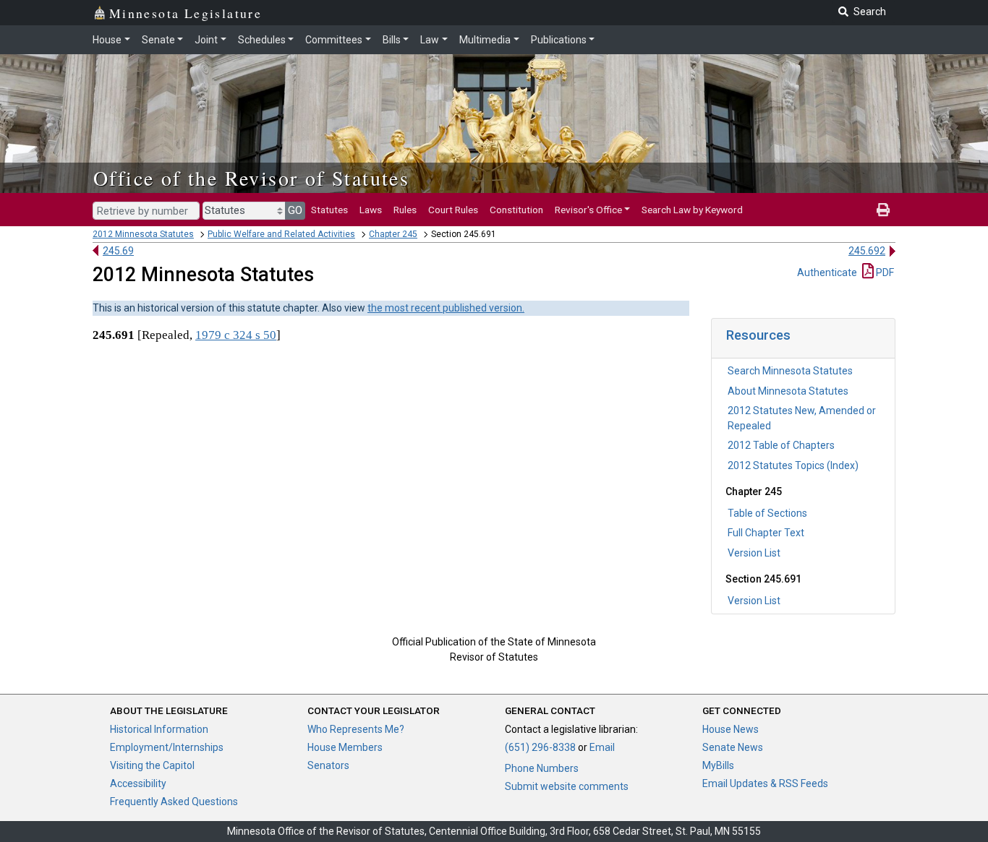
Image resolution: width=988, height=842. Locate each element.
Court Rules (453, 209)
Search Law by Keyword (692, 209)
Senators (328, 765)
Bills (392, 40)
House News (730, 729)
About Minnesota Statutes (788, 391)
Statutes (329, 209)
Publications (559, 40)
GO (295, 210)
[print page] (883, 209)
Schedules (262, 40)
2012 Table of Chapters (781, 445)
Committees (333, 40)
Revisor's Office (588, 209)
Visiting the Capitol (152, 765)
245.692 (866, 251)
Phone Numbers (542, 768)
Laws (370, 209)
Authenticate (827, 272)
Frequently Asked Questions (174, 801)
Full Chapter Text (766, 532)
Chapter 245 (393, 234)
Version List (754, 553)
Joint (206, 40)
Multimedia (485, 40)
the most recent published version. (445, 308)
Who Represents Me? (355, 729)
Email (602, 747)
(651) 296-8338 (540, 747)
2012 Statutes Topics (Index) (793, 465)
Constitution (516, 209)
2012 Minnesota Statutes (143, 234)
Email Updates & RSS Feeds (765, 783)
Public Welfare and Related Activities (281, 234)
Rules (405, 209)
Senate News (732, 747)
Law (429, 40)
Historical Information (159, 729)
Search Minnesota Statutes (790, 371)
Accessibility (138, 783)
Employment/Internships (166, 747)
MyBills (718, 765)
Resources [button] (758, 335)
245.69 (118, 251)
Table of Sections (767, 513)
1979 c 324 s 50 (235, 335)
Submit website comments (567, 786)
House (107, 40)
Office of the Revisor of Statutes (251, 178)
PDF (884, 272)
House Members (345, 747)
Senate (158, 40)
